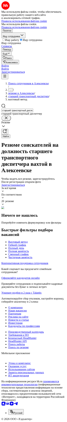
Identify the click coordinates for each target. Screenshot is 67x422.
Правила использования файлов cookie (24, 27)
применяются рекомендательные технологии (30, 383)
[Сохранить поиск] (4, 132)
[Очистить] (6, 118)
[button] (5, 65)
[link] (7, 58)
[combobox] (17, 110)
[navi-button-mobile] (4, 76)
